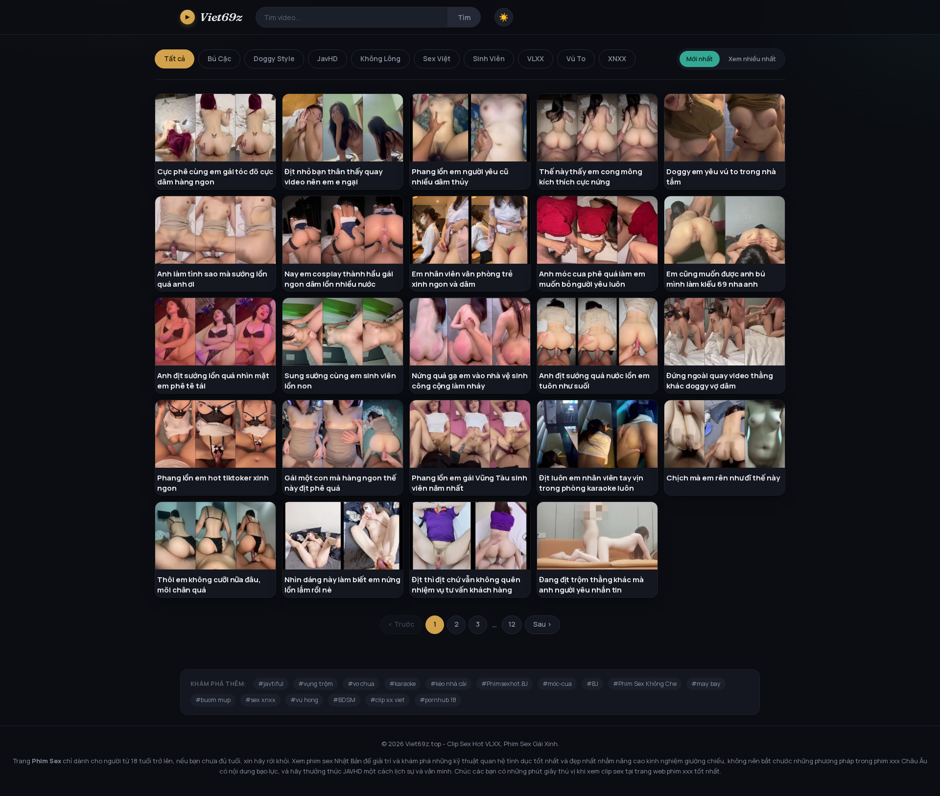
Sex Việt (436, 58)
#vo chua (361, 684)
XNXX (617, 58)
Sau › (542, 624)
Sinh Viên (489, 58)
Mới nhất (699, 58)
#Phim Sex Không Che (645, 684)
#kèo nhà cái (448, 684)
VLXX (535, 58)
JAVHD (352, 771)
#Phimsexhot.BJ (504, 684)
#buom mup (213, 700)
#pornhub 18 (438, 700)
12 (512, 624)
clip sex (612, 771)
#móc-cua (557, 684)
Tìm (464, 17)
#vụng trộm (315, 684)
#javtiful (270, 684)
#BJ (592, 684)
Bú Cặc (219, 58)
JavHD (327, 58)
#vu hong (304, 700)
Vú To (576, 58)
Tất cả (174, 58)
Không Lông (380, 58)
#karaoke (402, 684)
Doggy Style (274, 58)
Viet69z (214, 17)
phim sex (319, 760)
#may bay (706, 684)
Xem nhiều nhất (752, 58)
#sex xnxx (260, 700)
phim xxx (887, 760)
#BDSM (344, 700)
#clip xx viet (387, 700)
